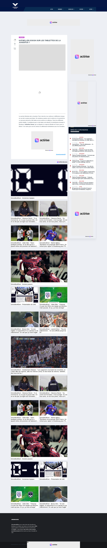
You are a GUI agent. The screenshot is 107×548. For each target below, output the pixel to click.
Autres (90, 9)
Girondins (60, 9)
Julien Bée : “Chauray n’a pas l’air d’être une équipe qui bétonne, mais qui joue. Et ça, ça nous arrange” (82, 150)
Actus (51, 9)
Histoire (81, 9)
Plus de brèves (75, 131)
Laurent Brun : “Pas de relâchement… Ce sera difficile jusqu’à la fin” (82, 145)
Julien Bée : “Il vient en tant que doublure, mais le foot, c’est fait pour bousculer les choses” (83, 183)
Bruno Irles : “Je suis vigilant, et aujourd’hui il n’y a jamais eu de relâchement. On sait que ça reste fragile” (83, 172)
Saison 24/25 (70, 9)
